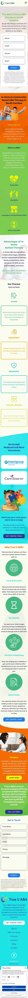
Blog (14, 944)
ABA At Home (14, 932)
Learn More (14, 778)
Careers (14, 940)
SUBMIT (14, 68)
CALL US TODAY (14, 812)
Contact (14, 948)
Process (14, 936)
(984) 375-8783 (14, 964)
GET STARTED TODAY (14, 536)
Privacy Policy (7, 78)
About (14, 928)
